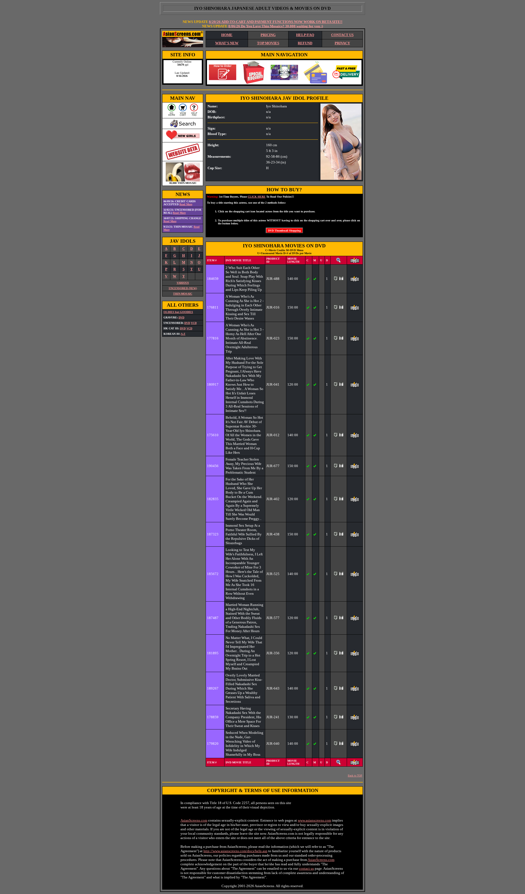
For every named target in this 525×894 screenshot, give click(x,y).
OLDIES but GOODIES (178, 311)
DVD (181, 317)
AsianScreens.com (193, 820)
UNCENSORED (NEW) (183, 288)
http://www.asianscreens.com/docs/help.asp (235, 851)
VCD (194, 322)
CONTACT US (342, 35)
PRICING (268, 35)
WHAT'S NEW (226, 43)
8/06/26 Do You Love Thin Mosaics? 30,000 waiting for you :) (275, 26)
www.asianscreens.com (314, 820)
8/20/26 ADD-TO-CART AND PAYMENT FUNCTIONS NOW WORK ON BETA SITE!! (275, 22)
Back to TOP (355, 775)
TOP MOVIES (268, 43)
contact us (306, 868)
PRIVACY (342, 43)
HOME (226, 35)
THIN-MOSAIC (182, 293)
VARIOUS (183, 282)
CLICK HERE (257, 196)
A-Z (183, 333)
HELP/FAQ (305, 35)
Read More (185, 204)
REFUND (305, 43)
